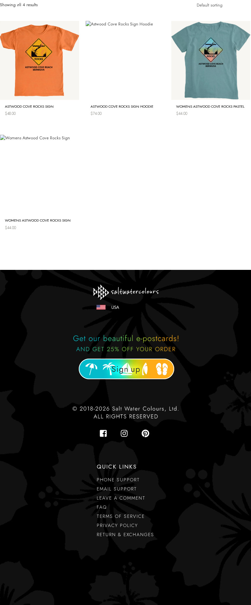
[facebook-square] (105, 433)
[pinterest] (147, 433)
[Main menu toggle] (232, 11)
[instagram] (126, 433)
